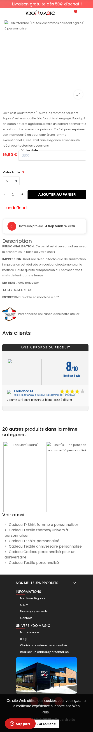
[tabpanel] (47, 4)
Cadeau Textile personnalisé (34, 562)
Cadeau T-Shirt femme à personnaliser (43, 524)
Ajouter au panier (57, 194)
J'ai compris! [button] (46, 724)
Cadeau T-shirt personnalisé (34, 541)
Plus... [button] (46, 712)
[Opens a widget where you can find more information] (20, 724)
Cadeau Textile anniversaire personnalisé (45, 546)
